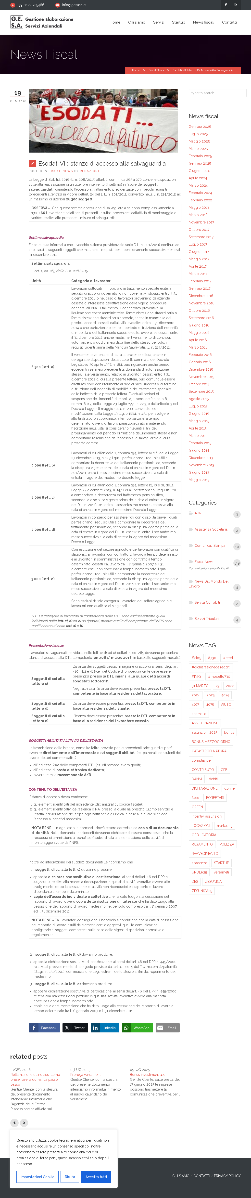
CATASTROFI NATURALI (210, 751)
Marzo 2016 (198, 347)
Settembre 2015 (201, 391)
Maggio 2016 (199, 333)
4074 (225, 695)
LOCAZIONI (201, 826)
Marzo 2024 (198, 185)
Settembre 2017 (201, 237)
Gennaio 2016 (200, 362)
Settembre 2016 (201, 318)
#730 (212, 658)
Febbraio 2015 (200, 443)
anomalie (199, 714)
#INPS (196, 676)
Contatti (229, 22)
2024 (196, 695)
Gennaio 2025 (200, 163)
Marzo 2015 (198, 436)
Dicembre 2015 (201, 369)
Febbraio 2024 (200, 193)
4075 (195, 704)
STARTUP (221, 863)
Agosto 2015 (199, 399)
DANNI (197, 779)
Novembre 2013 (201, 465)
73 (217, 686)
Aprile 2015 (197, 428)
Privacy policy (227, 1176)
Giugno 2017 (199, 252)
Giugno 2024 (199, 171)
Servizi (158, 22)
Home (115, 22)
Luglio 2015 (198, 406)
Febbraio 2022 (200, 200)
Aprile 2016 (198, 340)
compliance (201, 760)
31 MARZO (200, 686)
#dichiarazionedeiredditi (211, 667)
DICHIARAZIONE (204, 788)
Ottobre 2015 (199, 384)
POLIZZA (227, 844)
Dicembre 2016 (201, 296)
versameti (221, 872)
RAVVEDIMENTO (205, 854)
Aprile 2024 (198, 178)
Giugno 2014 (199, 450)
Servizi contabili (207, 602)
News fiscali (203, 22)
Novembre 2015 (201, 377)
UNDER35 (199, 872)
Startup (178, 22)
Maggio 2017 (199, 259)
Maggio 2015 (199, 421)
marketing (225, 826)
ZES (195, 882)
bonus (229, 732)
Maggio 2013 (199, 480)
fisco (195, 798)
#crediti (229, 658)
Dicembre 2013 (201, 458)
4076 (210, 704)
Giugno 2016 (199, 325)
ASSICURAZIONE (205, 723)
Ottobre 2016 (199, 311)
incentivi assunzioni (207, 816)
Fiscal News (156, 70)
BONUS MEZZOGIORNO (211, 742)
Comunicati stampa (210, 545)
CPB (224, 770)
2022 (230, 686)
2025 (210, 695)
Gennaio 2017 (199, 288)
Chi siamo (136, 22)
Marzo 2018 (198, 215)
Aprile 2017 (197, 266)
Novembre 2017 (201, 222)
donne (229, 788)
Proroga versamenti (85, 1075)
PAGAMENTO (202, 844)
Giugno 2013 (199, 472)
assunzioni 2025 (204, 732)
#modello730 (219, 676)
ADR (198, 513)
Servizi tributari (207, 619)
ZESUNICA (213, 882)
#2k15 (196, 658)
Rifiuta (70, 1177)
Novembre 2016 (201, 303)
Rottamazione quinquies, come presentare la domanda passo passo (35, 1079)
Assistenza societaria (211, 529)
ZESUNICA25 (202, 891)
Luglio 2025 (198, 134)
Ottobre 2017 (199, 230)
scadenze (199, 863)
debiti (213, 779)
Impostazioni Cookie (37, 1177)
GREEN (197, 807)
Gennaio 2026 (200, 127)
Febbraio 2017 (200, 281)
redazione (90, 171)
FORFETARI (215, 798)
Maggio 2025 (199, 141)
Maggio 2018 (199, 207)
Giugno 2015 (199, 414)
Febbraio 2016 (200, 355)
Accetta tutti (96, 1177)
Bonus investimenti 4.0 (147, 1075)
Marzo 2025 (198, 149)
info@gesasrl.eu (75, 5)
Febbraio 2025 (200, 156)
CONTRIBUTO (203, 770)
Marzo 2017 (198, 274)
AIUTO (226, 704)
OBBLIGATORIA (204, 835)
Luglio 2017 (198, 244)
